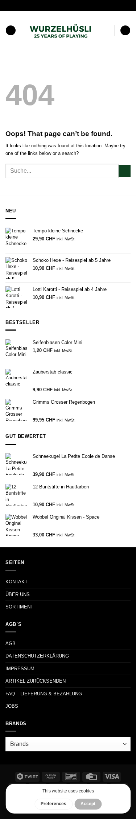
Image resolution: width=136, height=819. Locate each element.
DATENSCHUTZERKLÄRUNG (37, 656)
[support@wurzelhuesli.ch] (54, 5)
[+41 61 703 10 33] (77, 5)
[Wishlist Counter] (107, 30)
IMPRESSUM (19, 668)
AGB (10, 643)
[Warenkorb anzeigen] (125, 30)
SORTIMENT (19, 607)
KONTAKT (16, 581)
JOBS (11, 706)
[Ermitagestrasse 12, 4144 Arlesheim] (43, 5)
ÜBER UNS (17, 594)
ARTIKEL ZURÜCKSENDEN (35, 681)
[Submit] (125, 171)
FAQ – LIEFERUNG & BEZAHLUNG (43, 693)
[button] (11, 30)
